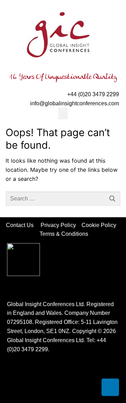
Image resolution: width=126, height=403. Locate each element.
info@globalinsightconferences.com (74, 103)
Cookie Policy (101, 225)
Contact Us (23, 225)
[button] (63, 113)
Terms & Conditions (64, 234)
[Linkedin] (110, 387)
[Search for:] (63, 198)
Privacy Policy (59, 225)
